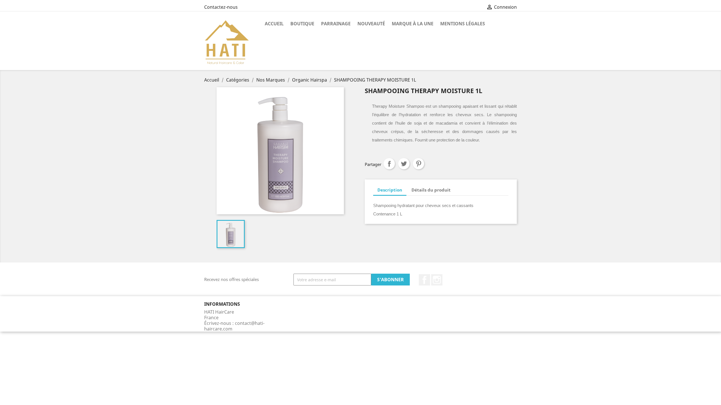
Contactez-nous (221, 7)
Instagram (436, 279)
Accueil (274, 24)
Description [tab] (389, 190)
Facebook (424, 279)
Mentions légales (462, 24)
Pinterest (418, 163)
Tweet (404, 163)
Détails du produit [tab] (431, 190)
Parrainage (336, 24)
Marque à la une (412, 24)
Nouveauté (371, 24)
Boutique (302, 24)
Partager (389, 163)
